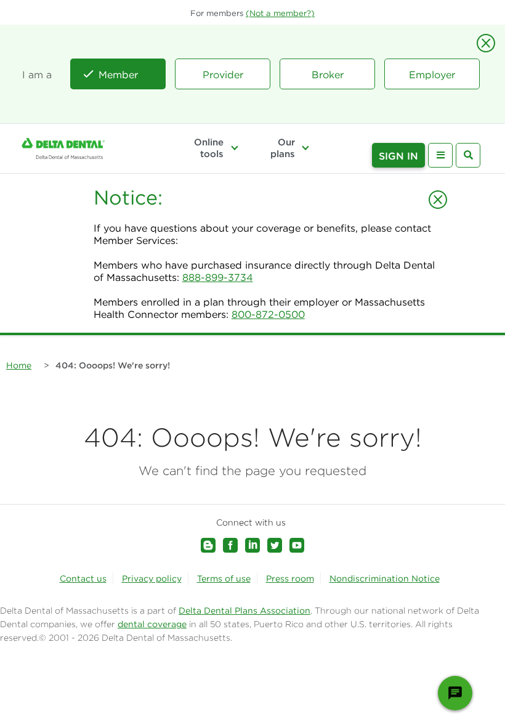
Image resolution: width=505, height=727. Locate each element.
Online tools (209, 148)
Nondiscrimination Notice (384, 578)
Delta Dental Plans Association (244, 610)
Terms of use (224, 578)
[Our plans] (305, 148)
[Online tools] (234, 148)
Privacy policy (152, 578)
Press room (290, 578)
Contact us (83, 578)
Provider (223, 74)
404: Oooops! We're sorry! (112, 365)
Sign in (398, 156)
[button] (280, 13)
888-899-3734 (217, 277)
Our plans (282, 148)
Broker (328, 74)
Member (118, 74)
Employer (432, 74)
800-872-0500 (268, 314)
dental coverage (152, 624)
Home (18, 365)
